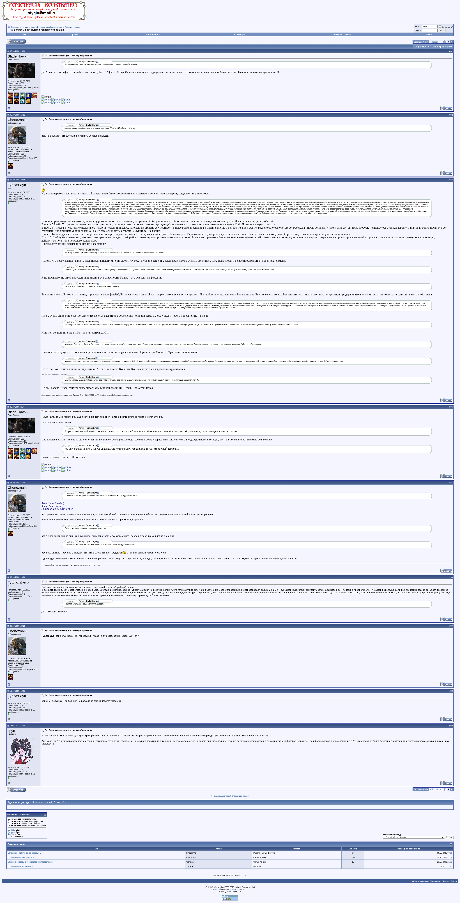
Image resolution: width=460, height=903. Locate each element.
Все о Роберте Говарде (69, 27)
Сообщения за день (341, 34)
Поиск (429, 34)
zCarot (233, 889)
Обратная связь (420, 881)
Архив (446, 881)
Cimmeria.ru (435, 881)
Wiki (24, 34)
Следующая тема (239, 796)
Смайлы (11, 832)
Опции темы (421, 47)
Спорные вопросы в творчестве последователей (30, 862)
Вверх (454, 881)
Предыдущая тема (221, 796)
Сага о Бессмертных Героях (44, 27)
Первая (434, 42)
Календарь (239, 34)
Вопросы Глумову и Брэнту (20, 866)
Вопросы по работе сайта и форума (24, 853)
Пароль (418, 30)
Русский (217, 889)
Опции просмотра (441, 47)
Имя (417, 27)
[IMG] (10, 834)
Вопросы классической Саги (21, 857)
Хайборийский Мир (19, 27)
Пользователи (153, 34)
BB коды (11, 830)
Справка (74, 34)
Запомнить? (447, 27)
